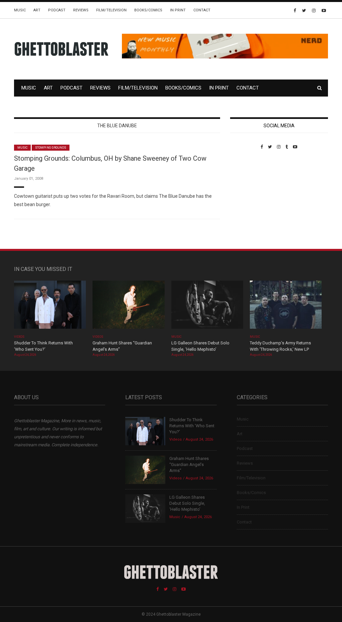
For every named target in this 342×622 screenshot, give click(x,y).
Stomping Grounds (50, 147)
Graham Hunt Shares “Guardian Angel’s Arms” (189, 464)
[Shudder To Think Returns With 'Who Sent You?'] (50, 306)
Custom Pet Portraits (249, 195)
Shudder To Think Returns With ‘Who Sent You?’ (191, 425)
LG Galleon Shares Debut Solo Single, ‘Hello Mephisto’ (187, 503)
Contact (201, 10)
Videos (19, 336)
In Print (178, 10)
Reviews (81, 10)
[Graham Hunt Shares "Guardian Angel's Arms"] (128, 306)
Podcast (56, 10)
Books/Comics (148, 10)
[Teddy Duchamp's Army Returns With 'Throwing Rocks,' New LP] (286, 306)
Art (36, 10)
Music (20, 10)
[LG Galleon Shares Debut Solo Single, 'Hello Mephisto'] (207, 306)
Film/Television (111, 10)
